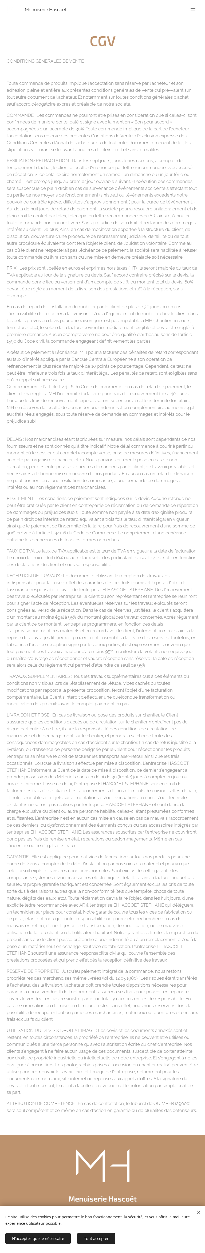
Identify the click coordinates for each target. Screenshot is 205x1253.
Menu (193, 10)
